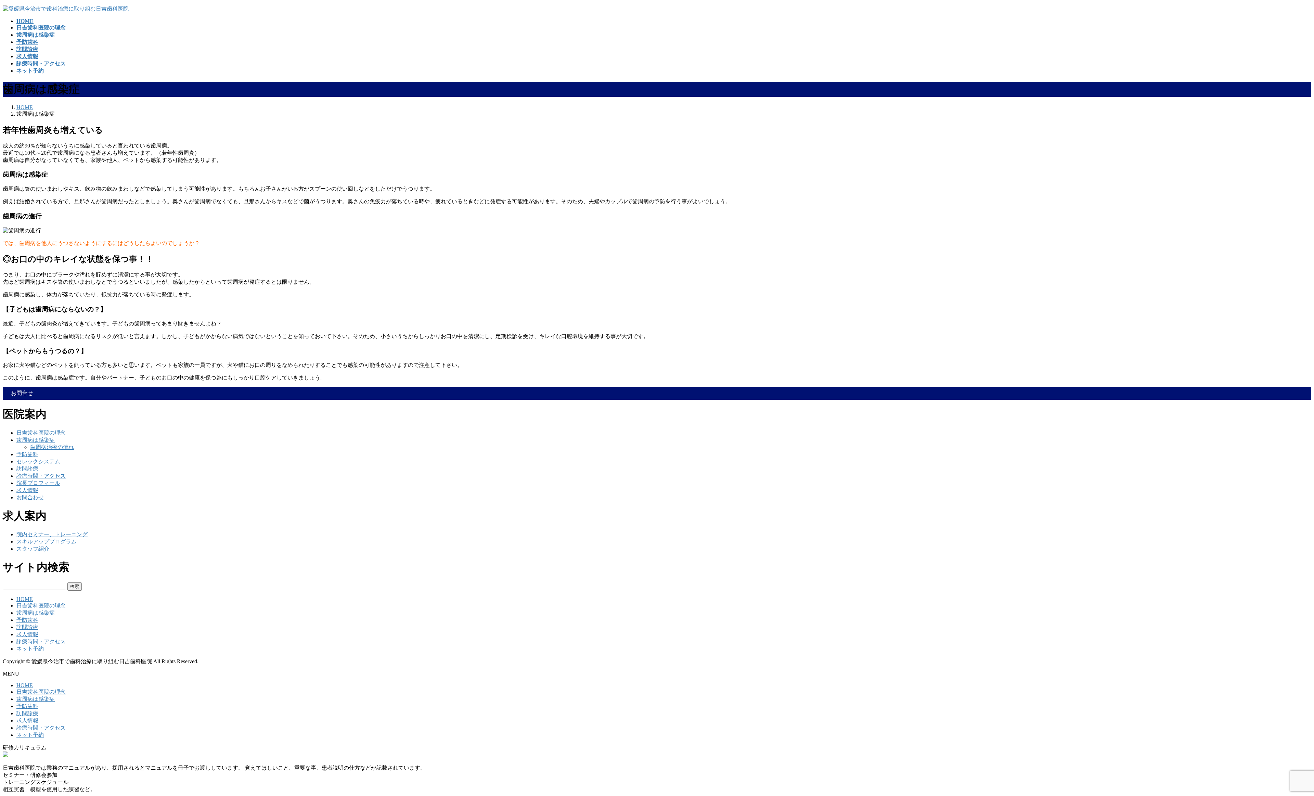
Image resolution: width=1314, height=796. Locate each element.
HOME (24, 599)
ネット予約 (30, 649)
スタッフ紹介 (32, 549)
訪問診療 (27, 469)
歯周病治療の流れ (52, 447)
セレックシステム (38, 461)
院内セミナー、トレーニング (52, 534)
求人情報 (27, 490)
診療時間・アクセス (41, 476)
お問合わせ (30, 497)
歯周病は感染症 (35, 440)
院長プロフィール (38, 483)
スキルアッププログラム (46, 541)
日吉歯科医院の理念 (41, 433)
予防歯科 (27, 454)
